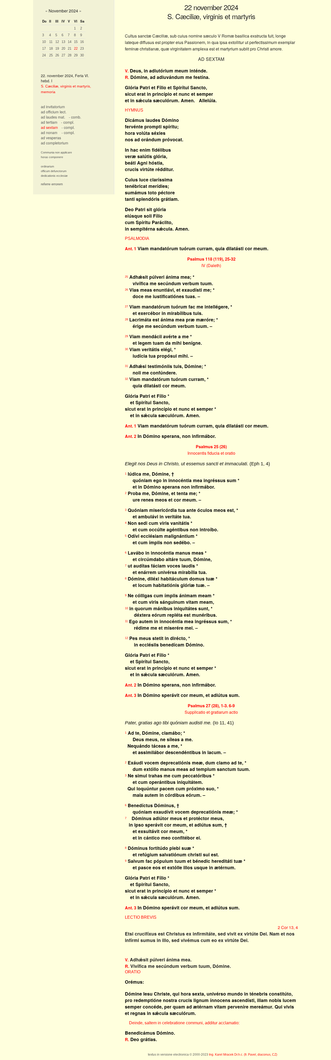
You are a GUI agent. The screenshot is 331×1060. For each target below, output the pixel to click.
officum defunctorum (53, 171)
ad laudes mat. (53, 117)
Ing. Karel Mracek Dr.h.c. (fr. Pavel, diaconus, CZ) (243, 1054)
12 (57, 42)
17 (44, 48)
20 (63, 48)
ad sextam (49, 127)
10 (44, 42)
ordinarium (47, 166)
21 (69, 48)
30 (82, 55)
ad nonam (49, 132)
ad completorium (54, 142)
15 (76, 42)
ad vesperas (51, 137)
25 (51, 55)
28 (69, 55)
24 (44, 55)
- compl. (67, 122)
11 (50, 42)
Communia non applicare (56, 152)
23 (82, 48)
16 (82, 42)
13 (63, 42)
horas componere (52, 157)
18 (51, 48)
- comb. (75, 117)
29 (76, 55)
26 (57, 55)
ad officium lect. (53, 111)
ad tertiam (49, 122)
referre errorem (52, 184)
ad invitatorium (53, 106)
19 (57, 48)
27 (63, 55)
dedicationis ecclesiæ (54, 175)
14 (69, 42)
